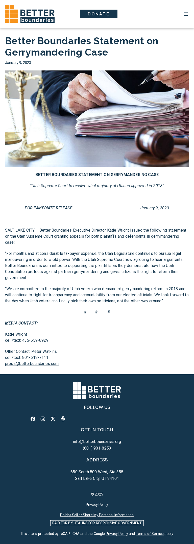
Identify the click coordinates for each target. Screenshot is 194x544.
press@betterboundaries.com (32, 363)
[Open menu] (186, 14)
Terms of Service (150, 534)
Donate (99, 14)
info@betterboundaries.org (97, 441)
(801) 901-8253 (97, 448)
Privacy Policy (97, 505)
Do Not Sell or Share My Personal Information (97, 515)
